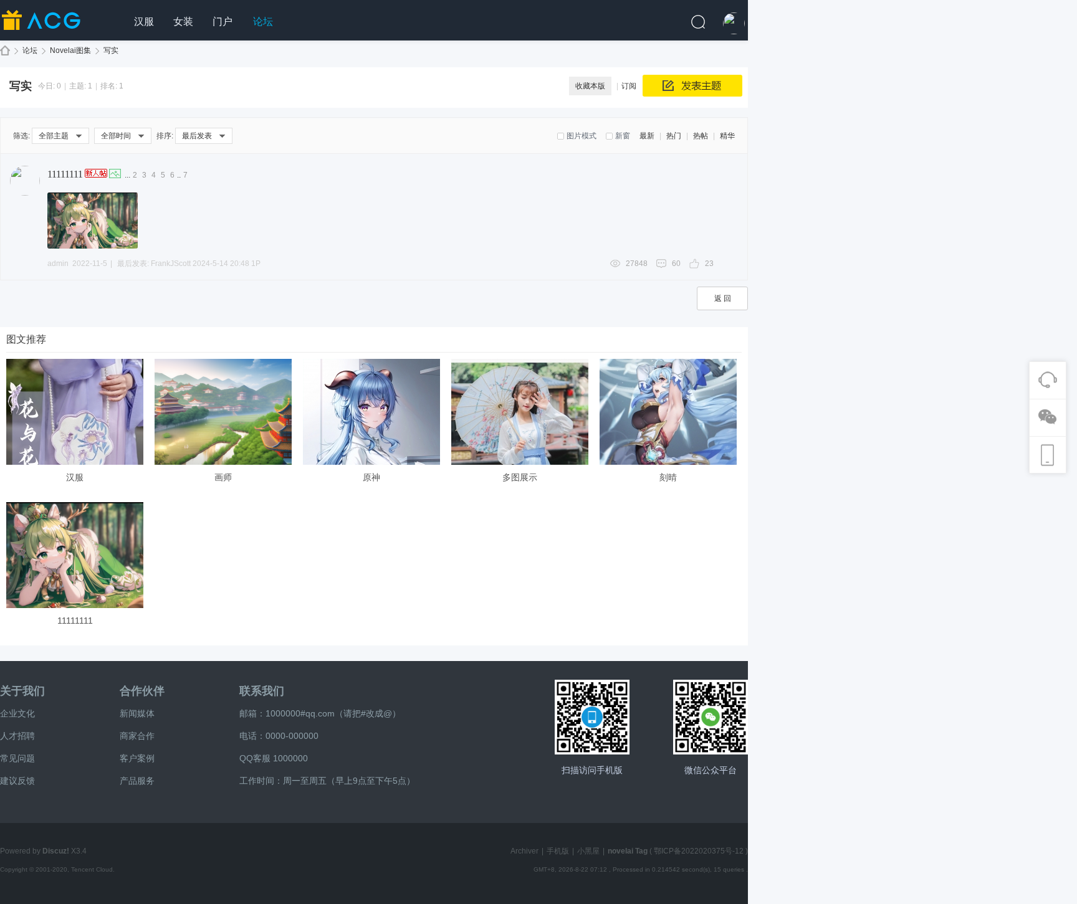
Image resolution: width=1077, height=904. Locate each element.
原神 (371, 477)
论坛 (263, 21)
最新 (646, 135)
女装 (183, 21)
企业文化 (17, 713)
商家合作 (137, 736)
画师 (223, 477)
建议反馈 (17, 781)
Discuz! (55, 851)
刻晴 (668, 477)
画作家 (5, 51)
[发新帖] (692, 86)
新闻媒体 (137, 713)
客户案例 (137, 758)
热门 (673, 135)
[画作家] (62, 35)
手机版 (558, 851)
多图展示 (519, 477)
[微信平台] (710, 717)
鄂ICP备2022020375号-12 (699, 851)
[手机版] (592, 717)
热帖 (700, 135)
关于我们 (22, 691)
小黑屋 (588, 851)
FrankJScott (171, 263)
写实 (110, 50)
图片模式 (581, 135)
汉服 (144, 21)
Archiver (524, 851)
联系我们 (261, 691)
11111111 (65, 174)
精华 (727, 135)
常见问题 (17, 758)
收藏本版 (590, 86)
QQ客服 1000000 (273, 758)
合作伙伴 (142, 691)
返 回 (722, 298)
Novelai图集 (70, 50)
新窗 (622, 135)
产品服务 (137, 781)
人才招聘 (17, 736)
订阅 (628, 86)
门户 (222, 21)
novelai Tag (628, 851)
